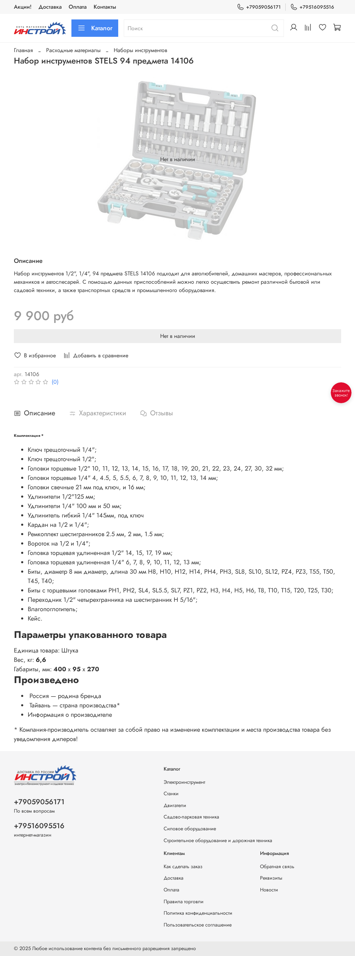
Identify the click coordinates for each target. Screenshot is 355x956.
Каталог (101, 28)
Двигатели (175, 805)
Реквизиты (271, 877)
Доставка (50, 7)
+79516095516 (317, 6)
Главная (23, 50)
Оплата (78, 7)
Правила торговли (184, 901)
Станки (171, 793)
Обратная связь (277, 866)
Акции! (23, 7)
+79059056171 (263, 6)
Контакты (105, 7)
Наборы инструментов (140, 50)
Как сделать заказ (183, 866)
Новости (269, 889)
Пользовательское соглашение (198, 924)
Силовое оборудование (190, 828)
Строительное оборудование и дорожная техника (218, 840)
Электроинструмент (184, 782)
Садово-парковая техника (191, 816)
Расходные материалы (73, 50)
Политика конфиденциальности (198, 912)
